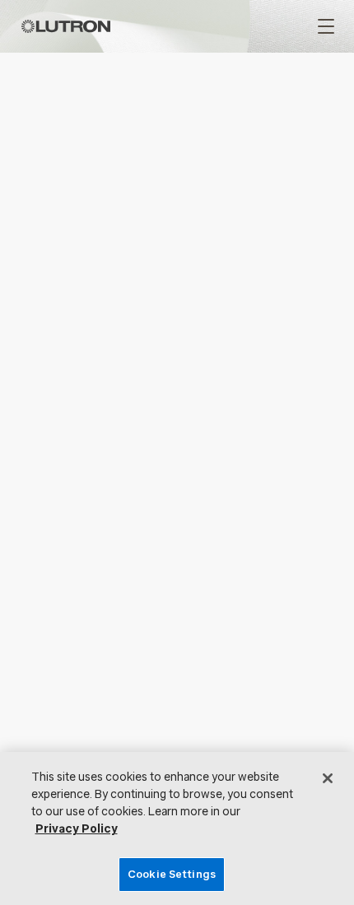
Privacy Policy (76, 829)
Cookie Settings (172, 874)
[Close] (328, 778)
